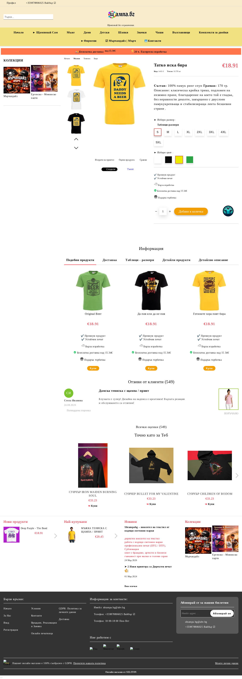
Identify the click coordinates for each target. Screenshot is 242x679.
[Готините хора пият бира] (209, 290)
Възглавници (181, 32)
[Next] (55, 82)
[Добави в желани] (235, 187)
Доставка (110, 260)
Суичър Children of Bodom (209, 493)
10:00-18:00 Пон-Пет (117, 621)
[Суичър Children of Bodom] (210, 465)
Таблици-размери (168, 124)
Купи (93, 368)
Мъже (71, 32)
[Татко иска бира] (119, 124)
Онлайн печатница (42, 633)
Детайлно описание (213, 260)
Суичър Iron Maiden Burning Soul (93, 494)
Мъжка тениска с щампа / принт (94, 530)
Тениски (87, 59)
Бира (96, 59)
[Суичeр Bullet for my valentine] (151, 465)
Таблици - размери (139, 260)
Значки (142, 32)
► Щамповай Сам (45, 32)
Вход (6, 622)
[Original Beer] (93, 290)
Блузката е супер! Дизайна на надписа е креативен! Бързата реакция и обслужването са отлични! (142, 401)
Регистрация (11, 630)
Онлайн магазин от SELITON (121, 672)
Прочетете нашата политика (89, 663)
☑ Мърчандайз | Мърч (120, 40)
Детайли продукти (176, 260)
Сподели (110, 169)
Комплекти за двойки (213, 32)
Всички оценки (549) (151, 427)
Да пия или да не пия (151, 313)
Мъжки (77, 59)
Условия (36, 608)
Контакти (154, 40)
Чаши (160, 32)
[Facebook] (231, 3)
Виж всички (131, 586)
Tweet (130, 169)
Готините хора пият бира (209, 313)
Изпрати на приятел (104, 160)
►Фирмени (88, 40)
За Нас (7, 615)
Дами (87, 32)
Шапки (123, 32)
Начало (19, 32)
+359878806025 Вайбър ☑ (41, 3)
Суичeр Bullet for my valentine (151, 493)
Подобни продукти (80, 260)
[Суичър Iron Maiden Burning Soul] (93, 465)
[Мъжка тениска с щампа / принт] (72, 535)
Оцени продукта (126, 160)
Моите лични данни (226, 663)
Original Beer (93, 313)
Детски (104, 32)
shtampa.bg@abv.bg (114, 607)
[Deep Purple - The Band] (11, 535)
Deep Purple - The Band (34, 528)
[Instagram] (236, 3)
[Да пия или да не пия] (151, 290)
